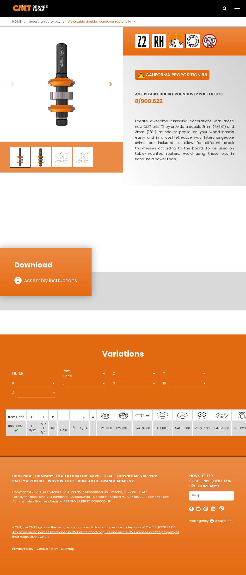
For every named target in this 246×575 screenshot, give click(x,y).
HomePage (22, 476)
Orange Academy (117, 481)
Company (44, 476)
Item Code (67, 373)
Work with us (61, 481)
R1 (164, 383)
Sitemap (67, 548)
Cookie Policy (47, 548)
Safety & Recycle (28, 481)
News (95, 476)
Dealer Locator (71, 476)
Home (16, 21)
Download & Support (138, 476)
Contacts (88, 481)
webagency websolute (210, 521)
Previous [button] (12, 84)
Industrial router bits (44, 21)
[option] (61, 84)
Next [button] (110, 84)
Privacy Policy (22, 548)
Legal (109, 476)
